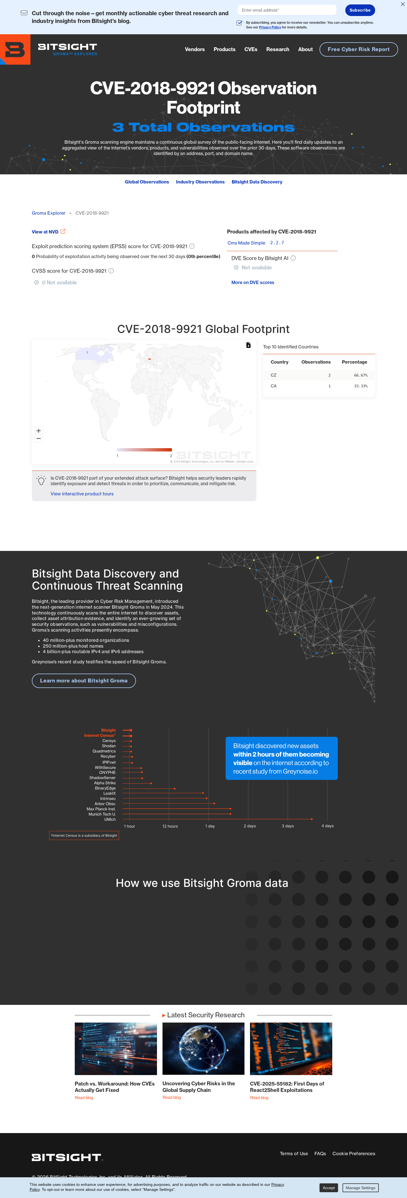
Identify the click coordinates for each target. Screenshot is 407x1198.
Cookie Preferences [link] (354, 1153)
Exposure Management (186, 954)
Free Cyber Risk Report (359, 49)
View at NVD (45, 232)
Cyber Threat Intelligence (189, 974)
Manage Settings (360, 1188)
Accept (329, 1188)
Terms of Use (294, 1153)
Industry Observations (200, 182)
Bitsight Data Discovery (257, 182)
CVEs (250, 49)
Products (225, 49)
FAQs (320, 1153)
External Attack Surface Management (304, 971)
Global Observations (147, 182)
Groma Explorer (48, 213)
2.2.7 (277, 242)
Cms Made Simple (246, 243)
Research (277, 49)
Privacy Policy (270, 27)
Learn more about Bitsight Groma (84, 680)
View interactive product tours (82, 493)
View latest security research (76, 954)
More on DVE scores (252, 282)
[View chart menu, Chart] (249, 345)
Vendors (195, 49)
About (305, 49)
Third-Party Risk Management (194, 964)
